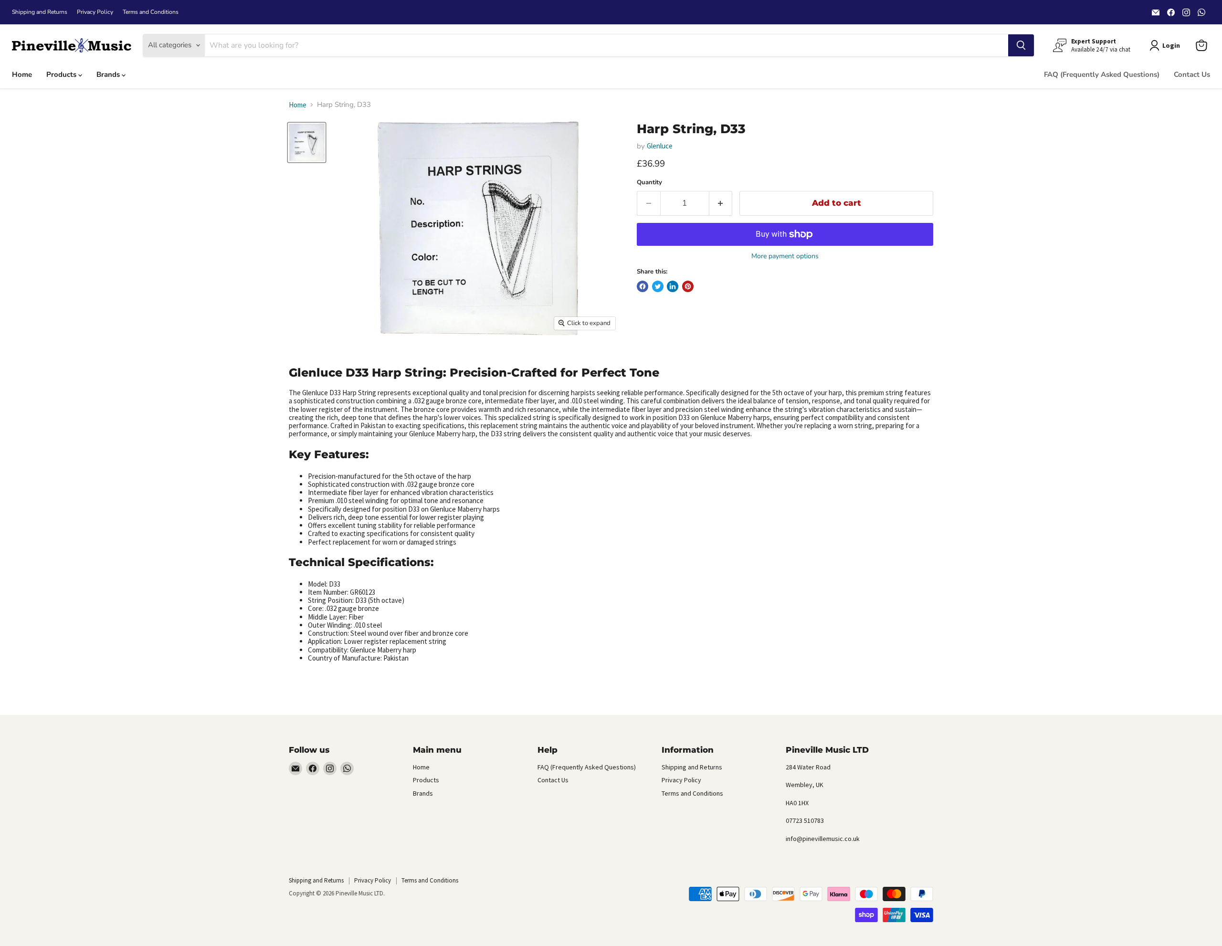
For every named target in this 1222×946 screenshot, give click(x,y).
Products (62, 74)
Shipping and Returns (39, 12)
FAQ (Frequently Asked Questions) (1101, 74)
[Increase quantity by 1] (721, 203)
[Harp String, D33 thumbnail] (307, 142)
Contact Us (1192, 74)
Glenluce (660, 145)
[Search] (1021, 45)
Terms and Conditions (151, 12)
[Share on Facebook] (642, 286)
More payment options (785, 256)
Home (22, 74)
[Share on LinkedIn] (672, 286)
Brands (109, 74)
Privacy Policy (95, 12)
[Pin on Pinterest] (688, 286)
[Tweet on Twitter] (658, 286)
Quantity (649, 182)
